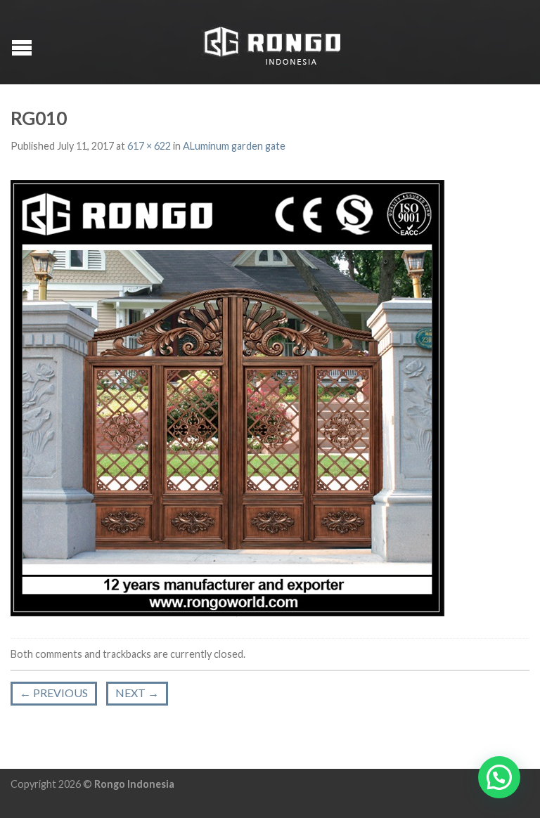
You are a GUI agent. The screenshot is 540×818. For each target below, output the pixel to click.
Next (137, 692)
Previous (54, 692)
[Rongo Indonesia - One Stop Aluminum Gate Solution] (272, 42)
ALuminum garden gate (234, 146)
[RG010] (227, 396)
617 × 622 (149, 146)
